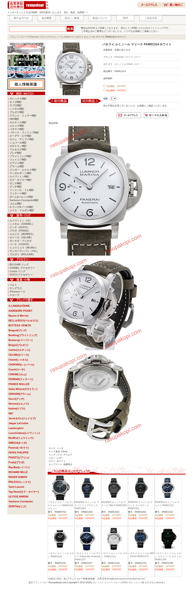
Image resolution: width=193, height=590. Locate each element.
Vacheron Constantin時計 (24, 200)
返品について (100, 18)
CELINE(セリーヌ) (18, 354)
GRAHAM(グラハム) (19, 394)
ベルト (13, 284)
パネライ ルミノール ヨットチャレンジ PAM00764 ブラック (61, 505)
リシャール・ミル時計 (22, 190)
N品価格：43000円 (116, 90)
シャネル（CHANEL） (22, 223)
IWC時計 (14, 119)
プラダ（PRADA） (20, 230)
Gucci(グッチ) (16, 398)
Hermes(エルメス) (18, 403)
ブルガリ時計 (17, 112)
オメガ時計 (16, 102)
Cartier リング (17, 271)
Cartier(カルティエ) (19, 350)
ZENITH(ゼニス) (17, 506)
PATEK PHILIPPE (18, 452)
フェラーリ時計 (18, 193)
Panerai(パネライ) (39, 37)
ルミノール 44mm (61, 37)
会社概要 (46, 18)
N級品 (52, 578)
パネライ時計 (17, 129)
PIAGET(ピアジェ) (18, 457)
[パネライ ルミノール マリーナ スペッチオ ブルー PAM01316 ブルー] (88, 103)
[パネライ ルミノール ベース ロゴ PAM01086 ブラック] (60, 103)
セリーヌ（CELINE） (21, 237)
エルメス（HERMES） (22, 234)
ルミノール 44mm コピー (127, 64)
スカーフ (14, 295)
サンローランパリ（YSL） (24, 251)
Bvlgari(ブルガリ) (18, 345)
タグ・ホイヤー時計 (21, 179)
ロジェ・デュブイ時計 (22, 139)
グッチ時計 (16, 186)
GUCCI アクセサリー (21, 274)
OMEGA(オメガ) (17, 442)
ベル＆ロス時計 (18, 149)
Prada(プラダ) (16, 462)
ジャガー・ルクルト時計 (23, 169)
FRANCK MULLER (18, 384)
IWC (10, 413)
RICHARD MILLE (18, 472)
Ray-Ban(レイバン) (18, 467)
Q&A (125, 17)
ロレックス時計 (18, 98)
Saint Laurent (16, 486)
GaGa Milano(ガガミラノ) (22, 389)
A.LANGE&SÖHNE (19, 305)
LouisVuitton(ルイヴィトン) (24, 433)
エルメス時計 (17, 125)
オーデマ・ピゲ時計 (21, 135)
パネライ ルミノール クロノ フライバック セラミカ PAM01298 (168, 556)
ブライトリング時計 (21, 156)
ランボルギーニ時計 (21, 173)
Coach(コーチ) (16, 369)
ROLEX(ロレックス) (19, 482)
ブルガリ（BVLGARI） (22, 254)
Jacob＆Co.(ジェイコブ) (22, 418)
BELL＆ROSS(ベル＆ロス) (23, 320)
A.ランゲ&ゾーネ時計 (21, 207)
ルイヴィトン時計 (19, 176)
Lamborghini (16, 428)
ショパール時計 (18, 142)
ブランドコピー (18, 37)
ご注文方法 (151, 18)
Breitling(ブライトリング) (22, 335)
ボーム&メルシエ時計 (21, 196)
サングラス (16, 288)
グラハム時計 (17, 166)
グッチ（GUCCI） (20, 227)
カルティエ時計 (18, 122)
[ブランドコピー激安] (28, 9)
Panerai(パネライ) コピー (128, 57)
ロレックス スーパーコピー (106, 582)
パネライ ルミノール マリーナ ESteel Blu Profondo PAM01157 (88, 556)
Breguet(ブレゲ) (17, 330)
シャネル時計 (17, 108)
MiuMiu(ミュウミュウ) (20, 438)
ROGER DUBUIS (17, 477)
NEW (124, 582)
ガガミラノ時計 (18, 146)
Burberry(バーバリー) (20, 340)
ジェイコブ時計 (18, 159)
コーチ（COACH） (20, 244)
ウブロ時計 (16, 105)
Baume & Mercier (18, 315)
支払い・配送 (72, 18)
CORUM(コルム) (17, 374)
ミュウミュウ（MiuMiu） (24, 247)
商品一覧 (61, 578)
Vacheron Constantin (20, 501)
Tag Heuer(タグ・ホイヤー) (23, 491)
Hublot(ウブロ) (16, 408)
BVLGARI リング (19, 264)
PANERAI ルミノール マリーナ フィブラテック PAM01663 (87, 505)
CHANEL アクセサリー (22, 268)
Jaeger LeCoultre (18, 423)
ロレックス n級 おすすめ (141, 582)
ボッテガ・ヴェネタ (21, 240)
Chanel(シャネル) (18, 359)
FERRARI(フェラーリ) (20, 379)
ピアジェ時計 (17, 163)
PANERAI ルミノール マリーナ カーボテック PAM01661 (140, 505)
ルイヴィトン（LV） (21, 220)
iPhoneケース (17, 291)
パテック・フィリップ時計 (24, 132)
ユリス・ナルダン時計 (22, 210)
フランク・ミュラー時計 (23, 115)
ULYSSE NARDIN (18, 496)
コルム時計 (16, 203)
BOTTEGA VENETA (19, 325)
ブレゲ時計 (16, 152)
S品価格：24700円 (116, 86)
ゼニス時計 (16, 183)
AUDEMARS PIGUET (20, 310)
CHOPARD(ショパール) (21, 364)
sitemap (159, 582)
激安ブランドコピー (38, 582)
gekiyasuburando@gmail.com (129, 578)
